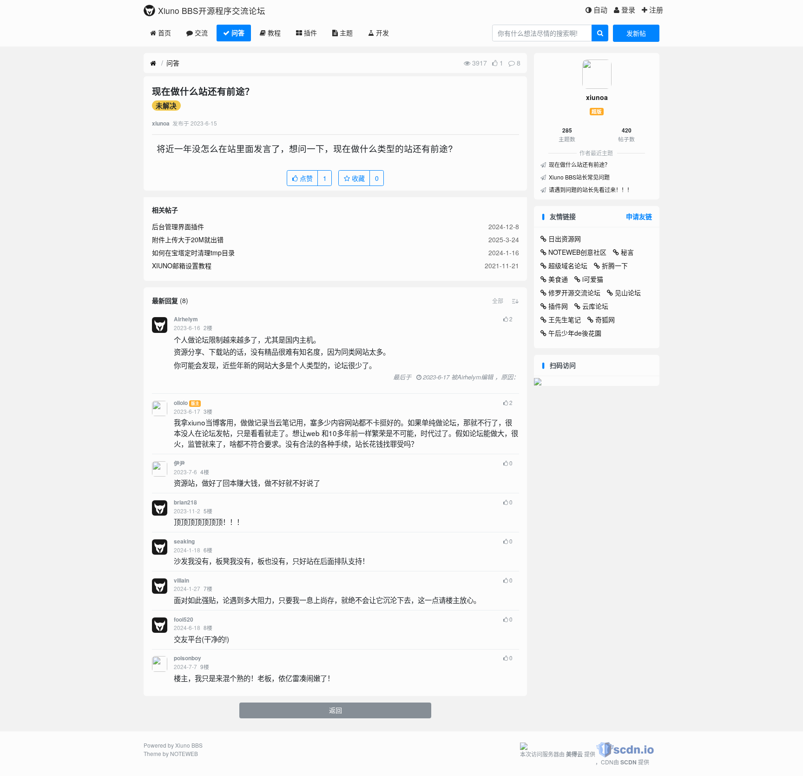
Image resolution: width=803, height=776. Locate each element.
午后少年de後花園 (574, 333)
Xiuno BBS (189, 745)
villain (181, 580)
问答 (237, 32)
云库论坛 (595, 306)
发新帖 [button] (636, 33)
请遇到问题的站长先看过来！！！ (589, 189)
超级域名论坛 (567, 265)
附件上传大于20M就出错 (188, 239)
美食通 (558, 279)
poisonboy (187, 658)
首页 (164, 32)
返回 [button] (335, 710)
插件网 (558, 306)
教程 (274, 32)
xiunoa (597, 97)
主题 (346, 32)
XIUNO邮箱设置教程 (181, 265)
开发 (382, 32)
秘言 (627, 252)
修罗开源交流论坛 (574, 292)
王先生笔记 (564, 319)
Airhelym (186, 319)
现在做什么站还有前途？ (578, 164)
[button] (497, 301)
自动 (600, 9)
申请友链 (639, 216)
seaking (184, 541)
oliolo (181, 403)
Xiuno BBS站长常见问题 (578, 177)
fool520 (183, 619)
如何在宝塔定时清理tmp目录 (193, 252)
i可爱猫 (592, 279)
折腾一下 (615, 265)
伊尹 (179, 463)
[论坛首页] (153, 63)
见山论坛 (628, 292)
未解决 (166, 105)
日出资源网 (564, 238)
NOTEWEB (184, 753)
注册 (656, 9)
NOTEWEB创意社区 (577, 252)
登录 (628, 9)
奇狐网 (605, 319)
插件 (310, 32)
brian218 (185, 502)
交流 (201, 32)
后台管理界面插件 (178, 226)
